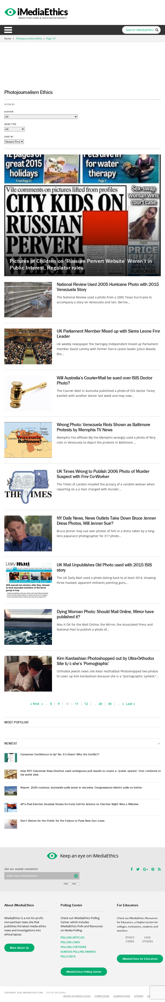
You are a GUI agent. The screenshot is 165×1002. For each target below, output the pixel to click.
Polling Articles (72, 937)
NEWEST (10, 743)
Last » (130, 704)
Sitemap (138, 995)
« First (34, 704)
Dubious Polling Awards (78, 952)
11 (76, 704)
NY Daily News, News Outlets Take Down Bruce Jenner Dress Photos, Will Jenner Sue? (106, 520)
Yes (66, 883)
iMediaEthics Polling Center (83, 972)
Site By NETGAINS (56, 992)
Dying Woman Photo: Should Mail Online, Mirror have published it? (105, 614)
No (74, 883)
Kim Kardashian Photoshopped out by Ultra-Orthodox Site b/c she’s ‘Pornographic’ (105, 660)
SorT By (8, 136)
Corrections (102, 995)
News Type (10, 124)
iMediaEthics (36, 12)
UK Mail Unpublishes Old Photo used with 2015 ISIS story (104, 567)
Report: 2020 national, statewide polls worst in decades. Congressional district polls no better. (81, 787)
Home (7, 38)
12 (86, 704)
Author (8, 111)
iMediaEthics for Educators (139, 959)
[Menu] (8, 30)
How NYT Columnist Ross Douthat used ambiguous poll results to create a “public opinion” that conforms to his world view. (90, 772)
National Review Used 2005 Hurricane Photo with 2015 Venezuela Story (108, 286)
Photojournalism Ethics (29, 38)
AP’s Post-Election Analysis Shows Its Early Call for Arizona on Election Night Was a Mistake (79, 804)
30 (110, 704)
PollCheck (68, 956)
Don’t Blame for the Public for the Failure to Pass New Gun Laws (62, 821)
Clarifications (121, 995)
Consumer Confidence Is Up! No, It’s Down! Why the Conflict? (59, 754)
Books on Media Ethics (77, 995)
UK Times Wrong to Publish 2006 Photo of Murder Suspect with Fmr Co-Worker (103, 473)
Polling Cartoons (73, 947)
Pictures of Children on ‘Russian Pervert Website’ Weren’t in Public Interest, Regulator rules (81, 264)
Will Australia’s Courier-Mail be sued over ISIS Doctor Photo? (104, 380)
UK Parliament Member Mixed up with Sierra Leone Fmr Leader (108, 333)
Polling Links (70, 942)
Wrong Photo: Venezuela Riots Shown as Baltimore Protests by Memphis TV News (103, 427)
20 (100, 704)
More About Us (19, 948)
